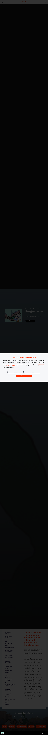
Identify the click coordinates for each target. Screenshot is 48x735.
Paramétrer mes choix (15, 372)
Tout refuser (32, 372)
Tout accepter (24, 375)
